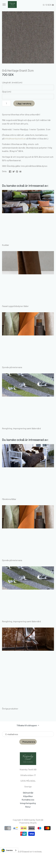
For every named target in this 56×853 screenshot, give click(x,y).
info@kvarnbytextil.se (15, 138)
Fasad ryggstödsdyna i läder (15, 306)
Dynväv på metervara (12, 367)
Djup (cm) (6, 91)
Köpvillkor (28, 796)
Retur (28, 806)
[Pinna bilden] (17, 171)
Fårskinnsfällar (9, 499)
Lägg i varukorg (24, 103)
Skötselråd (28, 792)
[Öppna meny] (4, 4)
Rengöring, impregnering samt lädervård (21, 428)
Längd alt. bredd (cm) (12, 82)
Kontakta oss (28, 799)
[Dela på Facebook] (10, 171)
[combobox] (9, 850)
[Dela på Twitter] (14, 171)
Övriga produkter (10, 708)
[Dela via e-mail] (20, 171)
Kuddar (5, 245)
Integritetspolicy (28, 803)
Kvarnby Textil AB (35, 820)
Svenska (9, 850)
